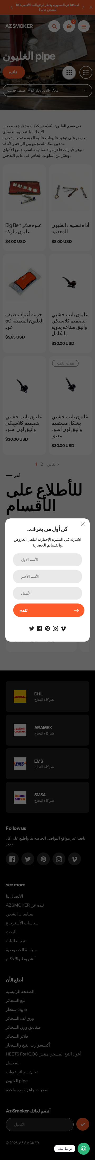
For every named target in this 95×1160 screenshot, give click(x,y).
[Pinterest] (47, 628)
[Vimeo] (63, 628)
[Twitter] (31, 628)
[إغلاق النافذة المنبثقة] (83, 524)
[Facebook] (39, 628)
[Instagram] (55, 628)
